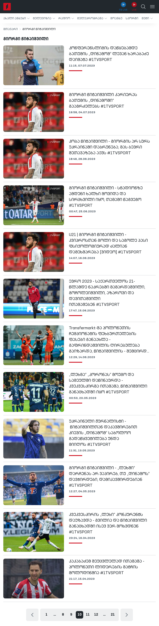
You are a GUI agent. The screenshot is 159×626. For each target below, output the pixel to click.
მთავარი (10, 29)
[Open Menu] (152, 6)
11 (88, 614)
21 (113, 614)
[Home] (7, 6)
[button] (16, 18)
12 (96, 614)
